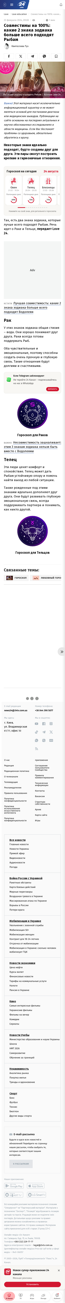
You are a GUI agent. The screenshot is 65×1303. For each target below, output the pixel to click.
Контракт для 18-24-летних (24, 939)
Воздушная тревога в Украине (26, 896)
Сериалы (14, 1023)
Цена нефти (16, 967)
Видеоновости (17, 858)
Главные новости (19, 844)
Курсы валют (17, 972)
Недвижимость (19, 1068)
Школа (13, 1044)
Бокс (12, 1097)
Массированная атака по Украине (28, 900)
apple (36, 1186)
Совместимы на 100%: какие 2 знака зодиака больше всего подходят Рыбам (45, 14)
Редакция (9, 766)
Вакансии (40, 796)
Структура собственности (42, 803)
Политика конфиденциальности (15, 800)
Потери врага (17, 910)
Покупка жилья (18, 1077)
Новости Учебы (19, 1035)
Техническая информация (41, 784)
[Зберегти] (56, 56)
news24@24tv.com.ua (15, 710)
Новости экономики (22, 963)
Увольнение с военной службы (27, 925)
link (36, 724)
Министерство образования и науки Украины (35, 1039)
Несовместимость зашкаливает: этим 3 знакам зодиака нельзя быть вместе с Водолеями (32, 447)
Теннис (13, 1106)
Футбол (14, 1102)
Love (6, 14)
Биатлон (14, 1111)
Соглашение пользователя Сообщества (42, 768)
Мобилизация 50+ (19, 930)
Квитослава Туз (20, 46)
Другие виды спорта (21, 1116)
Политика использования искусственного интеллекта (12, 809)
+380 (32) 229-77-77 (23, 1242)
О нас (7, 760)
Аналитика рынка (19, 1073)
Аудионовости (17, 862)
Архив (38, 810)
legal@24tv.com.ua (43, 1245)
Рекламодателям (12, 788)
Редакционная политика (16, 771)
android (14, 1186)
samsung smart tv (36, 1195)
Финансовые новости (21, 976)
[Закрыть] (58, 1270)
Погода (13, 867)
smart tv (14, 1195)
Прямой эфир (17, 853)
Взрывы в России (19, 905)
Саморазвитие (17, 1053)
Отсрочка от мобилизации (24, 943)
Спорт (13, 1093)
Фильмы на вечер (19, 1014)
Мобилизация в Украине (25, 921)
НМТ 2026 (15, 1048)
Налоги (14, 985)
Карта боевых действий (23, 887)
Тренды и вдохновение (22, 1082)
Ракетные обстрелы (20, 882)
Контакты (40, 791)
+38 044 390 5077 (44, 710)
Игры (37, 821)
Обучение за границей (22, 1057)
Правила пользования (15, 793)
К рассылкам (21, 1164)
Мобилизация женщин (22, 934)
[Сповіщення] (61, 5)
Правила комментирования (44, 776)
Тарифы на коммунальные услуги (28, 981)
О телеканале (11, 777)
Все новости (18, 840)
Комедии (14, 1019)
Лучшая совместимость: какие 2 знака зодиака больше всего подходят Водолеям (32, 307)
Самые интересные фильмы (25, 1005)
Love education (20, 14)
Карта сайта (41, 815)
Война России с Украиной (26, 878)
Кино (13, 1001)
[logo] (22, 4)
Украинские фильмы (21, 1010)
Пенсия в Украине (19, 990)
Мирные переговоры (21, 891)
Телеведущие (11, 782)
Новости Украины (19, 849)
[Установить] (32, 1278)
